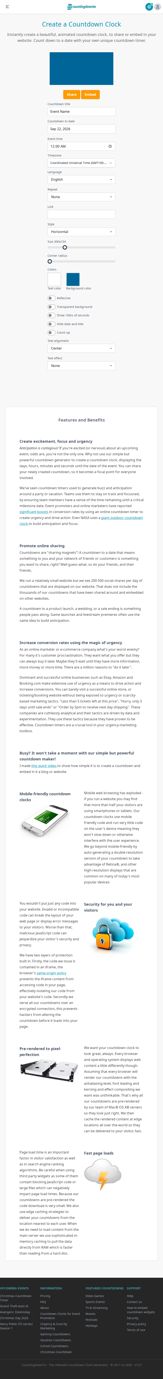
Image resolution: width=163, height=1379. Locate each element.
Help (130, 1296)
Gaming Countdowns (55, 1334)
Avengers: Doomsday (15, 1312)
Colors (52, 269)
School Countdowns (54, 1346)
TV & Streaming (97, 1308)
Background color (78, 288)
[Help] (149, 6)
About (44, 1308)
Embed (90, 94)
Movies (91, 1314)
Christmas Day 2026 (14, 1318)
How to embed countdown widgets (141, 1310)
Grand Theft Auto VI (14, 1306)
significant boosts (34, 511)
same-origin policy (51, 973)
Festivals (92, 1320)
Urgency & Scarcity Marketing (53, 1326)
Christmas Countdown (56, 1352)
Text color (54, 288)
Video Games (95, 1296)
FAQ (43, 1302)
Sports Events (95, 1302)
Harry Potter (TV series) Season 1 (16, 1326)
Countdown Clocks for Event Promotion (60, 1316)
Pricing (45, 1296)
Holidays (92, 1326)
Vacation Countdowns (55, 1340)
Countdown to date (61, 121)
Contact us (134, 1302)
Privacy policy (136, 1324)
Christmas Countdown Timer (16, 1298)
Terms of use (136, 1330)
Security (132, 1318)
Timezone (54, 155)
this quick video (44, 765)
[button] (7, 6)
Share (72, 94)
